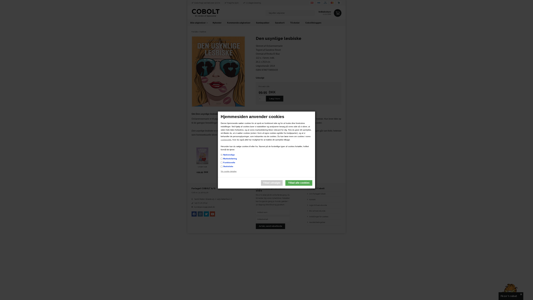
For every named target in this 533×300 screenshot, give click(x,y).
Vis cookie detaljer (229, 171)
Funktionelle (229, 162)
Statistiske (228, 166)
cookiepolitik (226, 140)
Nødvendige (229, 155)
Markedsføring (230, 159)
